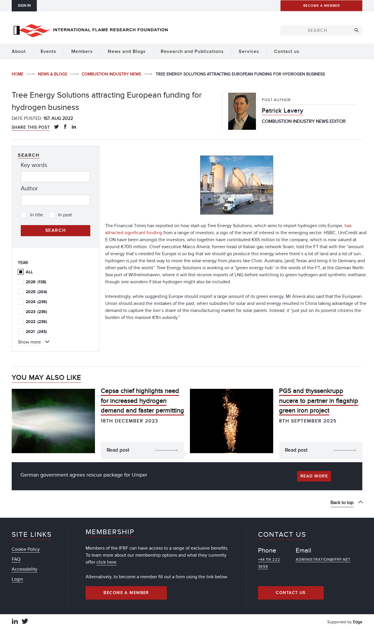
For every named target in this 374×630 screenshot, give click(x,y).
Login (17, 579)
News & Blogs (53, 74)
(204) (36, 291)
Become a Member (126, 593)
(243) (36, 331)
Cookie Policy (26, 549)
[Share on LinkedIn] (74, 127)
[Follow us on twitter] (25, 622)
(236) (36, 311)
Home (18, 74)
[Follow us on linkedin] (15, 622)
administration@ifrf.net (323, 559)
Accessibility (24, 569)
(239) (36, 301)
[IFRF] (90, 29)
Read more (314, 476)
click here (106, 562)
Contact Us (291, 593)
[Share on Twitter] (56, 127)
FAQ (16, 559)
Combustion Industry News (112, 74)
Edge (357, 621)
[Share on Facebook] (65, 127)
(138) (36, 281)
